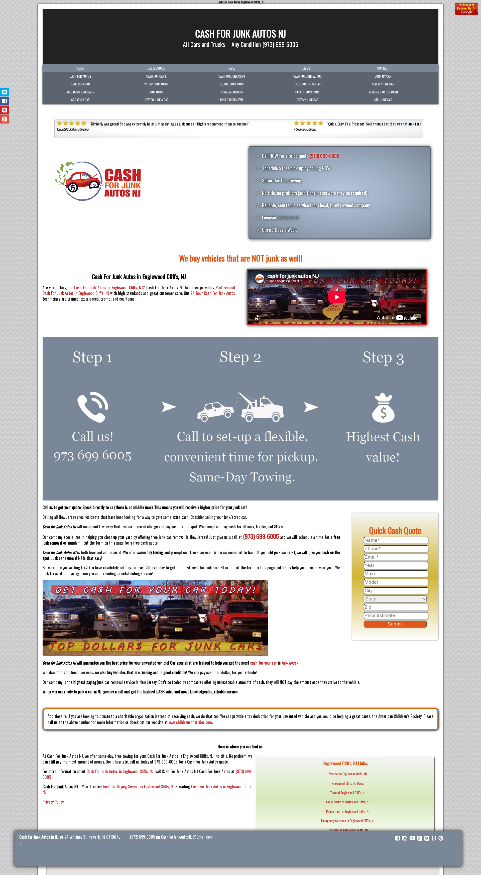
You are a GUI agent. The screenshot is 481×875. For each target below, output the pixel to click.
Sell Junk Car (383, 99)
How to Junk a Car (156, 99)
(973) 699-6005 (324, 155)
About (307, 68)
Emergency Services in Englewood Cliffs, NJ (347, 820)
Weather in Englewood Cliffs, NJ (347, 774)
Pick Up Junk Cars (307, 92)
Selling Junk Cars (232, 84)
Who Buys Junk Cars (80, 92)
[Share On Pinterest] (4, 110)
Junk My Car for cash (383, 92)
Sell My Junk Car (383, 84)
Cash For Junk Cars (231, 76)
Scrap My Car (80, 99)
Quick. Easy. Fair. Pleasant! (109, 124)
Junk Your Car (80, 84)
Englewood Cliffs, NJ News (348, 783)
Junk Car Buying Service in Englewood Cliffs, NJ (138, 787)
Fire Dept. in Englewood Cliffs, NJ (348, 830)
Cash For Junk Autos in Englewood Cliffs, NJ (108, 288)
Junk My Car (383, 76)
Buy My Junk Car (307, 99)
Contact (383, 68)
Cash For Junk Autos (307, 76)
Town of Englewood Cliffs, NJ (348, 792)
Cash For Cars (156, 76)
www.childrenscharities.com (190, 722)
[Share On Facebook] (4, 101)
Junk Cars (156, 92)
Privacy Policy (53, 802)
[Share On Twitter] (4, 92)
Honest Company (220, 124)
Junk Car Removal (232, 99)
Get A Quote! (156, 68)
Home (80, 68)
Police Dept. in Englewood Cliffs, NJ (348, 811)
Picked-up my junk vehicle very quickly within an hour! (365, 124)
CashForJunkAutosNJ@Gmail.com (187, 837)
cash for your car (263, 663)
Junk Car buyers (232, 92)
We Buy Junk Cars (156, 84)
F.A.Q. (231, 68)
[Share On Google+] (4, 119)
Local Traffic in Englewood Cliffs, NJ (348, 802)
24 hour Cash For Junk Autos (212, 293)
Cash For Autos (80, 76)
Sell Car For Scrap (308, 84)
